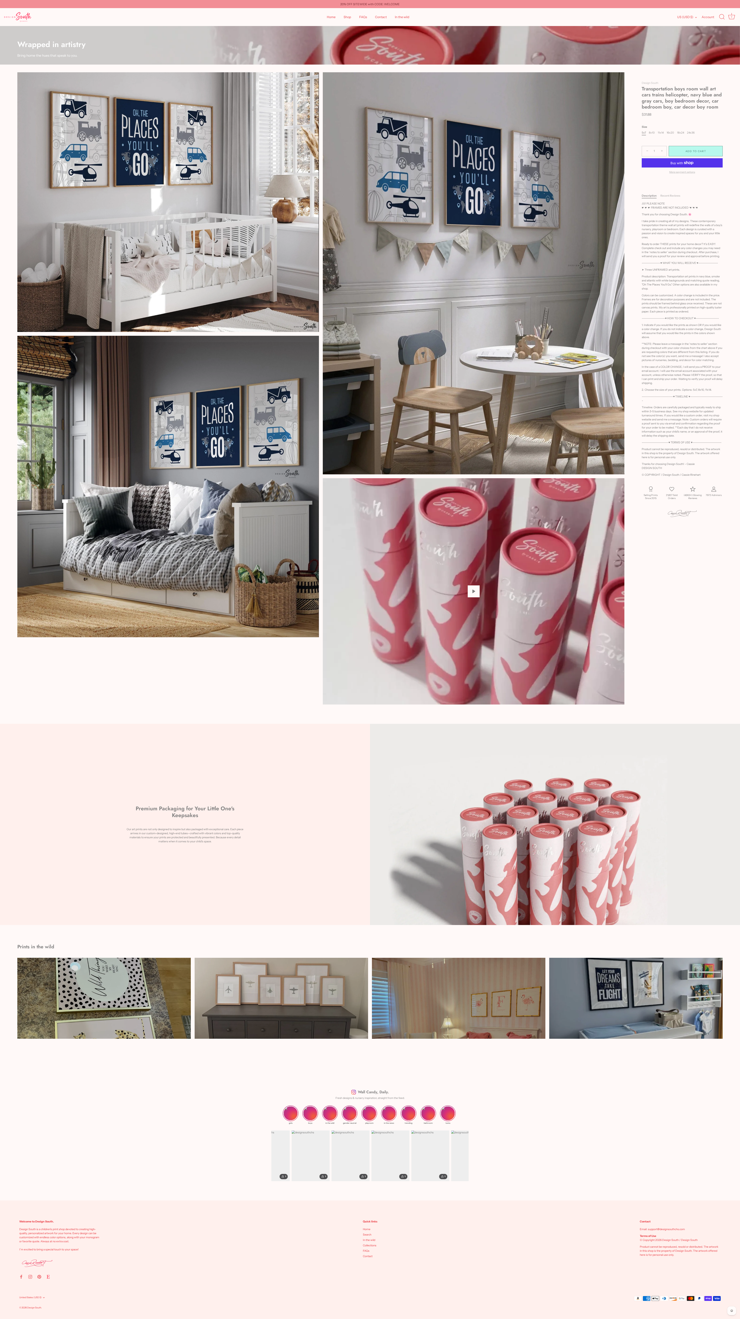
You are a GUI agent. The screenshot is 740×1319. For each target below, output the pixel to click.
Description (649, 195)
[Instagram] (30, 1276)
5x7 (644, 133)
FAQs (363, 17)
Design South (650, 83)
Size (644, 127)
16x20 (670, 133)
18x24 (680, 133)
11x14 (661, 133)
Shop (347, 17)
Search (367, 1234)
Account (708, 17)
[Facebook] (21, 1276)
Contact (381, 17)
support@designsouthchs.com (666, 1229)
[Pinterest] (39, 1276)
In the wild (402, 17)
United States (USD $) (30, 1297)
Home (331, 17)
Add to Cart (695, 151)
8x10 (652, 133)
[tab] (651, 196)
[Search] (722, 17)
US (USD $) (685, 17)
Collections (369, 1245)
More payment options (682, 172)
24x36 (691, 133)
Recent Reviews (670, 195)
